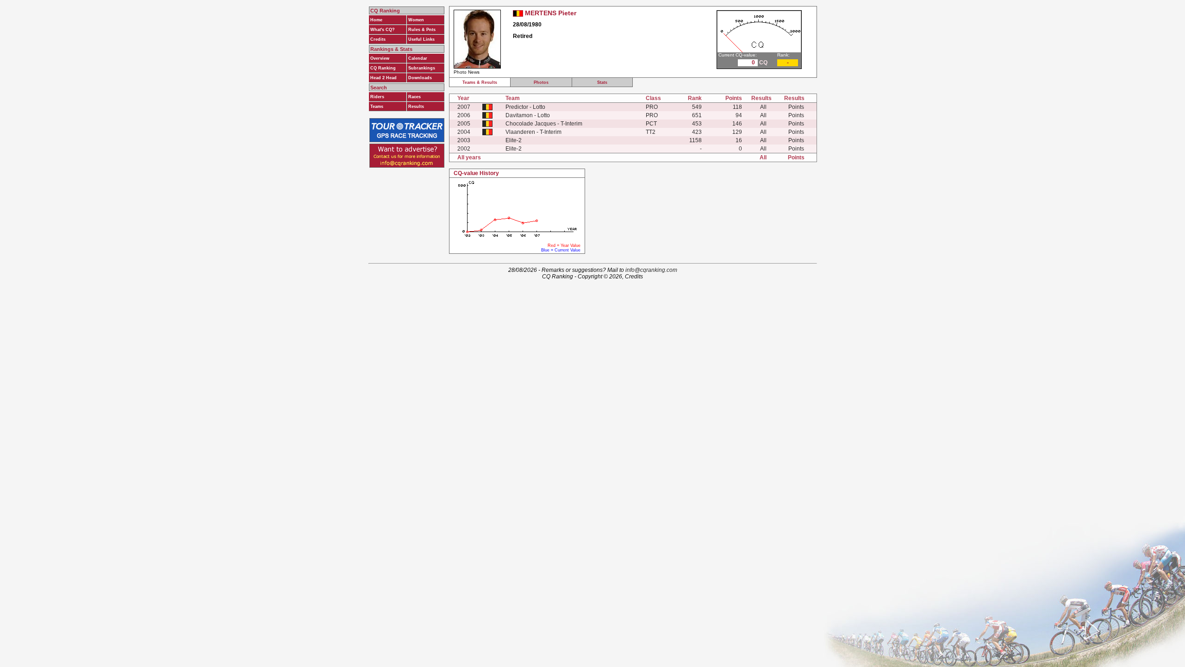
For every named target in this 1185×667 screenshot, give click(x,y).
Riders (377, 96)
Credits (378, 39)
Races (414, 96)
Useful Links (421, 39)
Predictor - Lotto (525, 107)
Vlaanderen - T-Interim (533, 132)
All (763, 107)
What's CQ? (382, 29)
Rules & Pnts (422, 29)
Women (416, 20)
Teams (376, 106)
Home (376, 20)
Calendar (417, 58)
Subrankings (421, 68)
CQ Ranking (383, 68)
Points (796, 107)
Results (416, 106)
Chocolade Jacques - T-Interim (543, 123)
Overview (379, 58)
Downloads (420, 78)
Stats (602, 82)
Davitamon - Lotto (527, 115)
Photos (541, 82)
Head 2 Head (383, 78)
